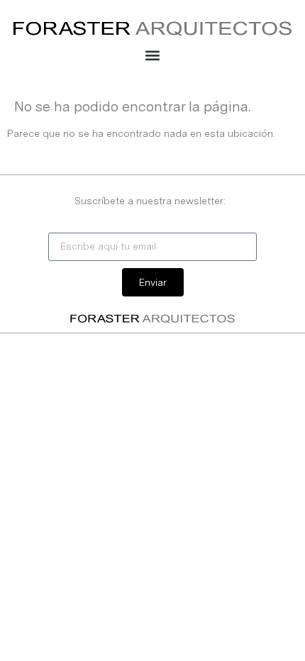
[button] (153, 55)
